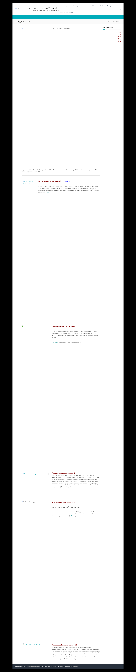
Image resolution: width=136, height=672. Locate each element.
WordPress (75, 666)
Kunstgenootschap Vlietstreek (45, 8)
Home (60, 6)
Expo (66, 6)
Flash (55, 666)
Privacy (109, 6)
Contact (102, 6)
